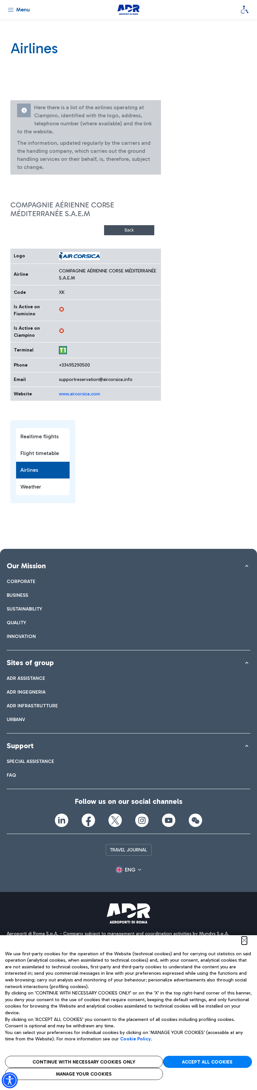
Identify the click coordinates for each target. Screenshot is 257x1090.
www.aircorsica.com (79, 394)
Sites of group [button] (30, 662)
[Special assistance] (244, 9)
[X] (115, 820)
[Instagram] (142, 820)
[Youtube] (168, 820)
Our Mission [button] (26, 565)
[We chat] (195, 820)
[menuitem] (21, 581)
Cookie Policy (135, 1039)
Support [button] (20, 745)
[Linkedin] (61, 820)
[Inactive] (61, 309)
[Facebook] (88, 820)
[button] (128, 870)
